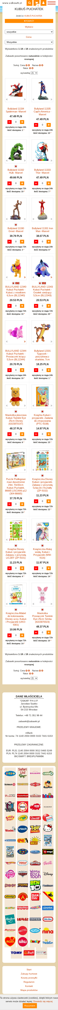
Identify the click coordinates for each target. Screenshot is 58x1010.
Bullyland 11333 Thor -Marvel (42, 171)
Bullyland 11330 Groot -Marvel (16, 230)
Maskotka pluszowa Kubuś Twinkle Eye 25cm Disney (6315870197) (15, 419)
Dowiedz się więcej (43, 1001)
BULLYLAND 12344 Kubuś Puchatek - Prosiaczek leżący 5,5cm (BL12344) (15, 355)
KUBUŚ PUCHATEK (33, 16)
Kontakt (29, 986)
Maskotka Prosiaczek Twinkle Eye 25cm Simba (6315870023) (42, 617)
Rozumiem (29, 1005)
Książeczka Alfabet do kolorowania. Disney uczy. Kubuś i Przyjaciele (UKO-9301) (15, 619)
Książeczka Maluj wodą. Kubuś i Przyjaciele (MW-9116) (42, 553)
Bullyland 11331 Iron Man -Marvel (42, 230)
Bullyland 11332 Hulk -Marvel (16, 171)
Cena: (29, 37)
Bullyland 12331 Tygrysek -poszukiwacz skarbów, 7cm (42, 355)
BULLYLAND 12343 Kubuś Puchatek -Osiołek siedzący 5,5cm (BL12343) (42, 291)
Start (29, 969)
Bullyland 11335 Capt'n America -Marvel (42, 111)
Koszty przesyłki (29, 977)
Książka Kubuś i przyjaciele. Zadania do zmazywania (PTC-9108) (42, 419)
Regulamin (29, 982)
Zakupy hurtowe (29, 973)
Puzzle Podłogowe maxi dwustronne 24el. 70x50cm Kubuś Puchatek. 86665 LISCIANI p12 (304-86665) (16, 486)
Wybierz (29, 27)
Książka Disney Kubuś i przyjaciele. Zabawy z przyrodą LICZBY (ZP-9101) (16, 553)
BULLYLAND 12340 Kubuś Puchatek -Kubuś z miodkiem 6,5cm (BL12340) (15, 291)
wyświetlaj (25, 73)
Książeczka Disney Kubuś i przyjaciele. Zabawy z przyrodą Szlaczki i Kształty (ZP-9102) (42, 485)
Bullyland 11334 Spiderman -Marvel (16, 110)
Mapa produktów (29, 990)
